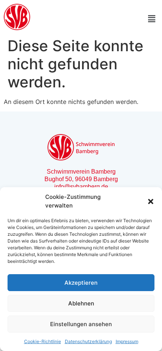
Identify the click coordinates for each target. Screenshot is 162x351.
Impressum (127, 341)
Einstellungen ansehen (81, 324)
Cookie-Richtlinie (42, 341)
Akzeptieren (81, 282)
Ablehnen (81, 303)
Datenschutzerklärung (88, 341)
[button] (150, 201)
